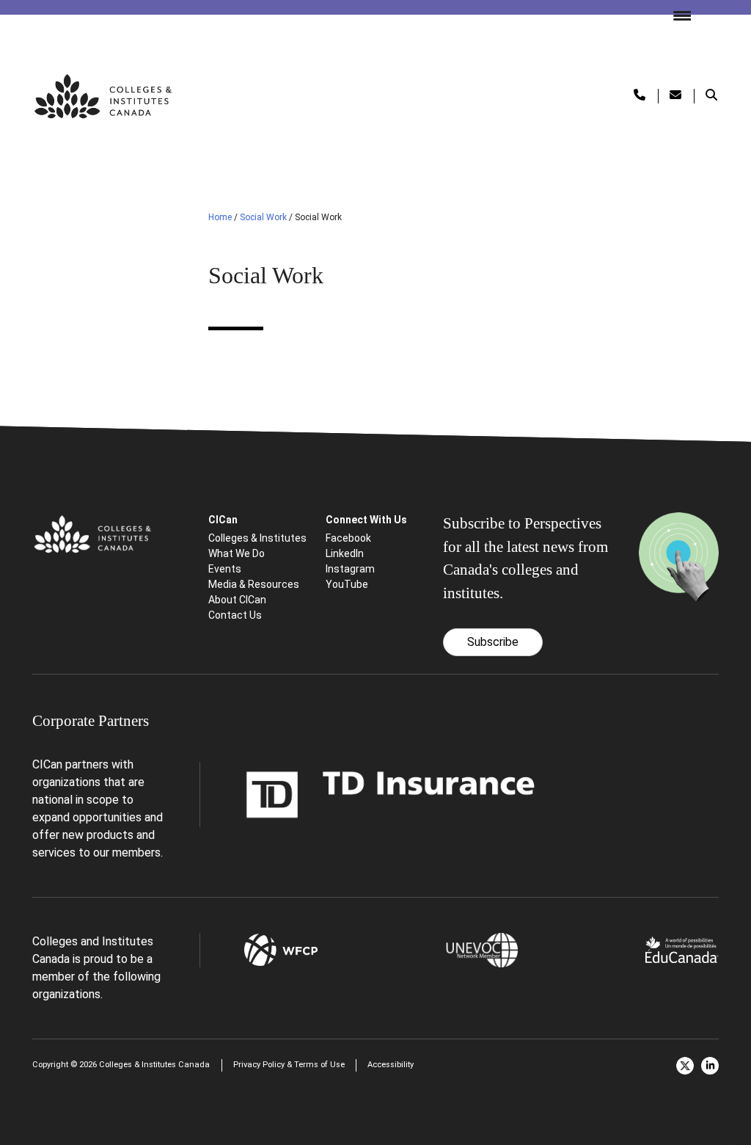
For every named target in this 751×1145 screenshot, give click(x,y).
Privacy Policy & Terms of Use (289, 1064)
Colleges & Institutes (257, 538)
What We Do (236, 553)
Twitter (685, 1066)
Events (224, 569)
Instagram (350, 569)
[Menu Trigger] (676, 14)
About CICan (237, 600)
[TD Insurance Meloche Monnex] (391, 794)
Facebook (348, 538)
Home (220, 217)
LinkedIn (345, 553)
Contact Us (235, 615)
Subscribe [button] (493, 642)
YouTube (347, 584)
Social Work (263, 217)
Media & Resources (253, 584)
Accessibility (390, 1064)
